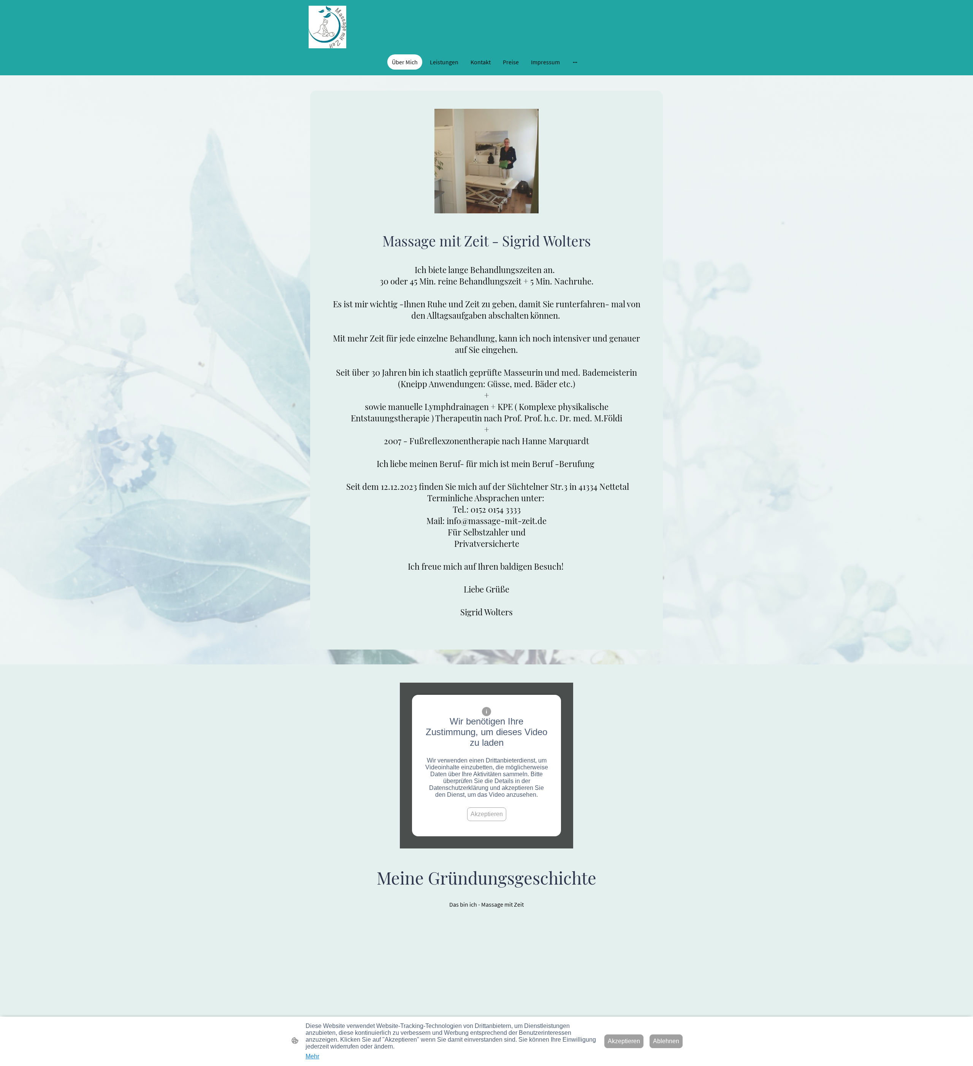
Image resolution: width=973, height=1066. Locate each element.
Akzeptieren (487, 814)
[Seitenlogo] (327, 27)
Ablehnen (666, 1041)
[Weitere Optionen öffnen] (575, 62)
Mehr (312, 1056)
